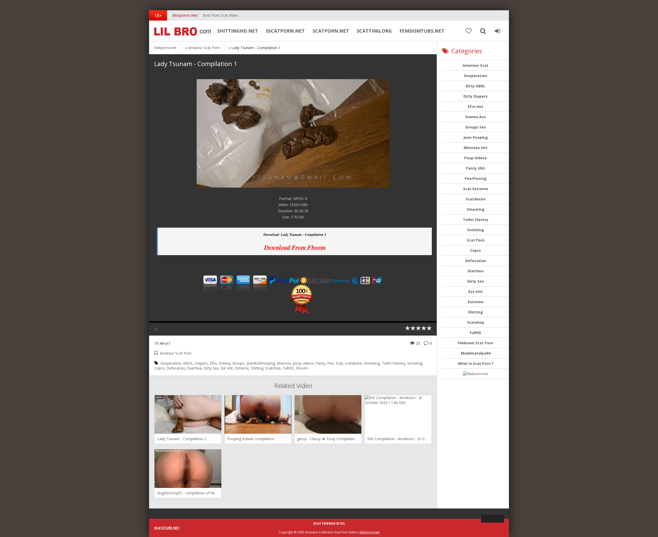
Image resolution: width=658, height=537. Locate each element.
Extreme (242, 368)
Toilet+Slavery (393, 363)
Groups (238, 363)
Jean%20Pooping (260, 363)
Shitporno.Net (369, 532)
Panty (320, 363)
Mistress (284, 363)
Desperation (170, 363)
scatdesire (353, 363)
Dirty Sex (211, 368)
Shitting (257, 368)
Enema (224, 363)
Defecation (176, 368)
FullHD (288, 368)
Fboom (302, 368)
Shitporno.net (181, 31)
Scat (339, 363)
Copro (159, 368)
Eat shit (227, 368)
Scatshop (273, 368)
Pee (330, 363)
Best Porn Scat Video (220, 15)
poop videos (303, 363)
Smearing (372, 363)
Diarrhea (194, 368)
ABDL (188, 363)
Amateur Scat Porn (204, 47)
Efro (213, 363)
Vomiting (414, 363)
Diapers (201, 363)
